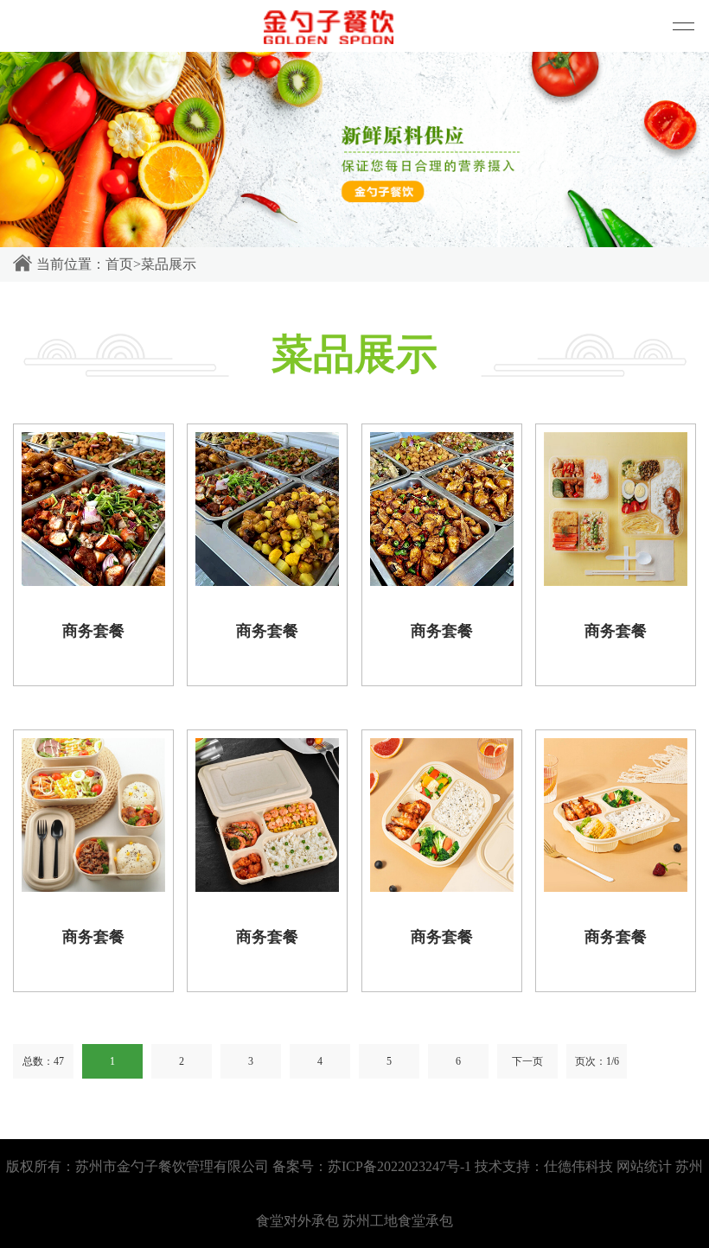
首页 (119, 264)
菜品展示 (168, 264)
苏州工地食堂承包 (397, 1220)
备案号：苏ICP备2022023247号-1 (371, 1166)
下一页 (527, 1061)
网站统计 (644, 1166)
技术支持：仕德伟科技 (544, 1166)
